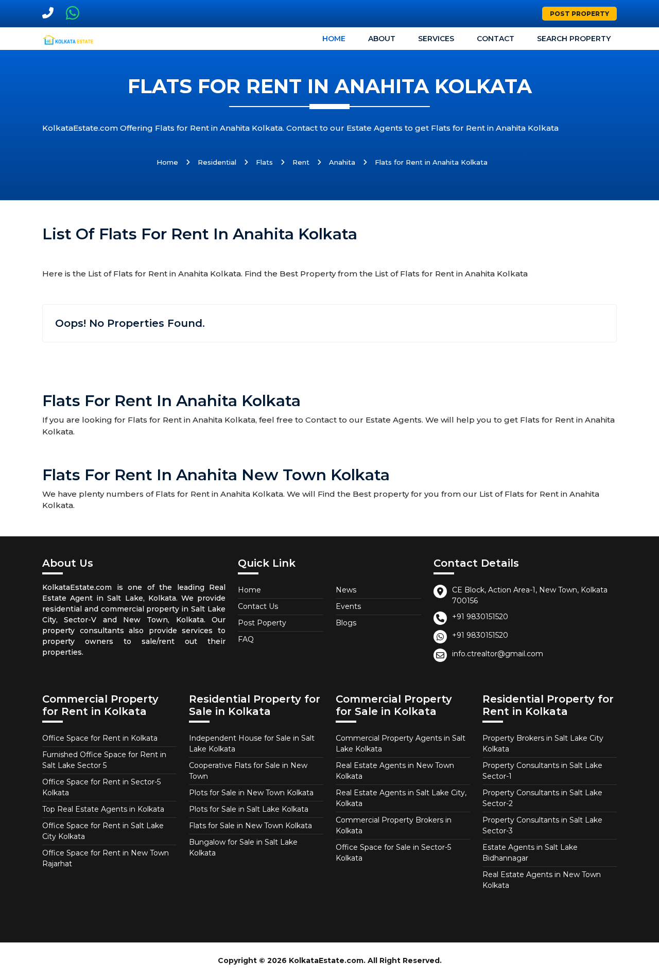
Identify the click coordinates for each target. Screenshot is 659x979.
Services (436, 38)
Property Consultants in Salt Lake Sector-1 (542, 771)
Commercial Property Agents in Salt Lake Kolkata (400, 743)
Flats (264, 162)
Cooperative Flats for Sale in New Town (248, 771)
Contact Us (258, 606)
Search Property (574, 38)
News (346, 590)
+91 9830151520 (480, 616)
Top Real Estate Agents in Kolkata (103, 809)
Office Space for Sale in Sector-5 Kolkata (393, 853)
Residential (217, 162)
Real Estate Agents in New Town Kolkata (395, 771)
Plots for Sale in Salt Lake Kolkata (248, 809)
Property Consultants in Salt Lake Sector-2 (542, 798)
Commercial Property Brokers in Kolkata (394, 825)
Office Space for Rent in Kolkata (100, 738)
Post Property (579, 14)
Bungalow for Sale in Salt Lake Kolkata (243, 847)
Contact (495, 38)
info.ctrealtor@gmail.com (497, 653)
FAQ (246, 639)
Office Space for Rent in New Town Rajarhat (105, 858)
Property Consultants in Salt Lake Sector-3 (542, 825)
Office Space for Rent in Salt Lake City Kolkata (103, 831)
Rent (300, 162)
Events (348, 606)
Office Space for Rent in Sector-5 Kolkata (101, 787)
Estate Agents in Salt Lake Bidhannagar (530, 853)
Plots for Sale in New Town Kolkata (251, 792)
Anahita (342, 162)
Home (333, 38)
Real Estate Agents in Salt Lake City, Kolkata (401, 798)
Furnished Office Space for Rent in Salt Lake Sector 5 (104, 760)
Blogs (346, 622)
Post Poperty (262, 622)
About (381, 38)
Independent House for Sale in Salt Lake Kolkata (252, 743)
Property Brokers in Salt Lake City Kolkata (542, 743)
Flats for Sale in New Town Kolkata (250, 825)
